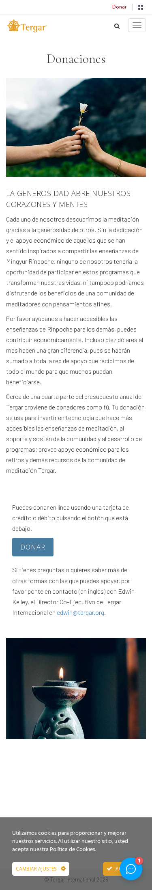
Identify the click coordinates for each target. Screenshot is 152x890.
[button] (141, 7)
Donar (119, 7)
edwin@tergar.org (80, 612)
